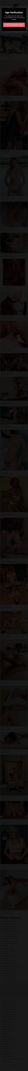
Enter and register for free (14, 25)
